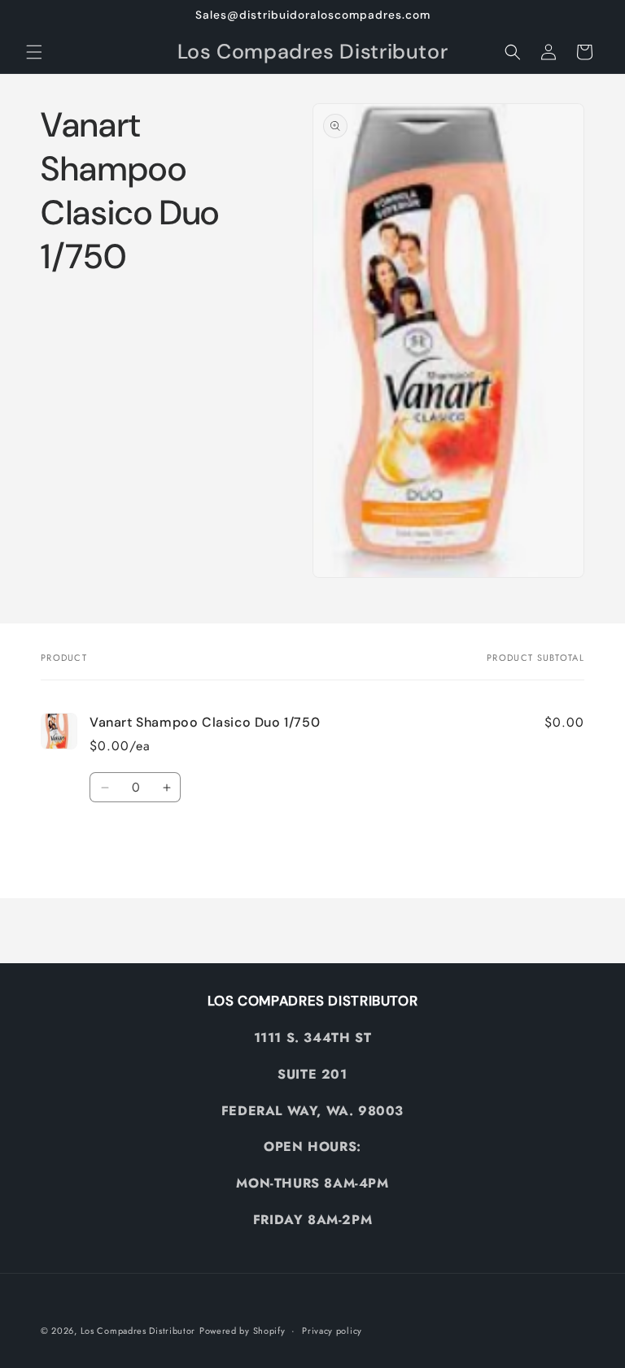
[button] (34, 52)
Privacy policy (332, 1330)
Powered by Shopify (242, 1330)
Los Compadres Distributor (138, 1330)
